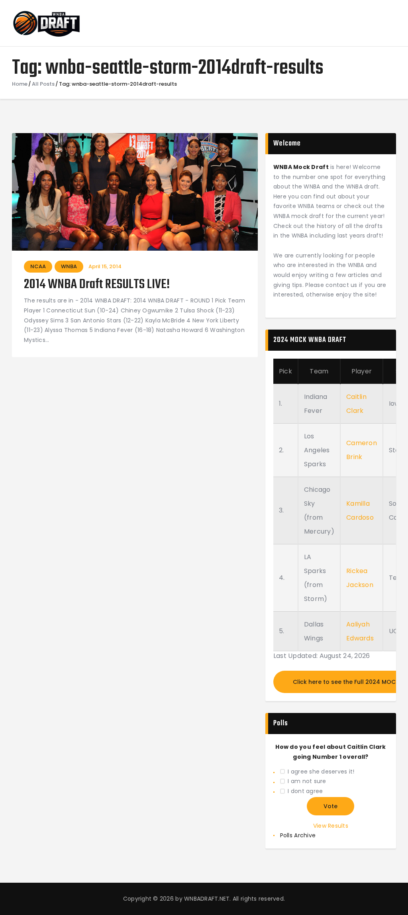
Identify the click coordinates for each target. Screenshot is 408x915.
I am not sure (307, 781)
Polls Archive (298, 835)
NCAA (38, 266)
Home (19, 84)
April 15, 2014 (105, 266)
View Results (330, 826)
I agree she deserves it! (321, 772)
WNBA (69, 266)
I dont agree (305, 791)
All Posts (43, 84)
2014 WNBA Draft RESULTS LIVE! (97, 285)
